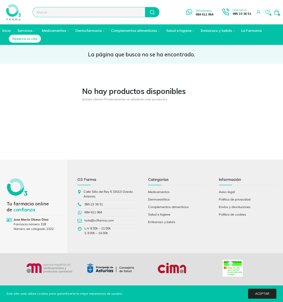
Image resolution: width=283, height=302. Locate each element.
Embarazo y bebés (161, 222)
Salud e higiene (159, 214)
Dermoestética (159, 199)
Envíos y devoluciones (234, 207)
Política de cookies (232, 214)
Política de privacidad (234, 199)
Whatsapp (204, 11)
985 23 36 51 (242, 13)
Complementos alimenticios (168, 207)
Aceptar (262, 294)
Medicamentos (159, 192)
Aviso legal (227, 192)
